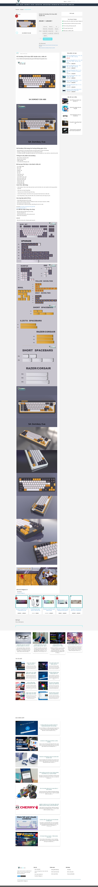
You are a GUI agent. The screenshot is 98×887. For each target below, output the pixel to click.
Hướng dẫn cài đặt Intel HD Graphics (54, 693)
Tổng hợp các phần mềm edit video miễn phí (31, 673)
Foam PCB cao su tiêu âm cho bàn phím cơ (75, 101)
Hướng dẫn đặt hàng (55, 869)
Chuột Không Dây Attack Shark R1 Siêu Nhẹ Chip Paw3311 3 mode (35, 610)
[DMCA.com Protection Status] (21, 876)
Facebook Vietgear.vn (21, 593)
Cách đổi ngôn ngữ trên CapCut (54, 664)
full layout (50, 47)
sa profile (53, 47)
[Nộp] (74, 2)
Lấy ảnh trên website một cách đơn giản (75, 108)
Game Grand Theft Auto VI (74, 644)
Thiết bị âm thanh (47, 4)
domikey (47, 47)
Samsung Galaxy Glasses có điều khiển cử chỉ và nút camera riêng (23, 645)
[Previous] (15, 644)
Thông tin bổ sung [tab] (23, 53)
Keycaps (32, 4)
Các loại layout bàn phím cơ (21, 207)
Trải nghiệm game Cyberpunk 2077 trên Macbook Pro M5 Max (57, 645)
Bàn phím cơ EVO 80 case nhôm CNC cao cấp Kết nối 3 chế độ (76, 610)
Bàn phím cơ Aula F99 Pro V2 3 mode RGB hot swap (21, 610)
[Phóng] (17, 33)
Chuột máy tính (38, 4)
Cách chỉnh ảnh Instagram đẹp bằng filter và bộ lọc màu (31, 683)
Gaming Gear (71, 4)
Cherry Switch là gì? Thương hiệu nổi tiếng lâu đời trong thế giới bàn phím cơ (49, 805)
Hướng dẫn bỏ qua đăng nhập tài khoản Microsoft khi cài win (54, 673)
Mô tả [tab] (17, 53)
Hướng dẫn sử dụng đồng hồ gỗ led (75, 123)
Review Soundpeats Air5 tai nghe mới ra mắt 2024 (49, 757)
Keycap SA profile (28, 9)
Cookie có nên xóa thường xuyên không (49, 741)
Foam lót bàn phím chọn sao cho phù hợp (75, 115)
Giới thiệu (69, 869)
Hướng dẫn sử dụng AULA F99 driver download (49, 820)
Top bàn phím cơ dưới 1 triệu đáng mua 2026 (49, 837)
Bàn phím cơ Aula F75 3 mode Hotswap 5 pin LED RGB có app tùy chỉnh (62, 610)
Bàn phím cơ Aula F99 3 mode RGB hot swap (49, 610)
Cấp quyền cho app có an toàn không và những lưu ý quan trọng (49, 773)
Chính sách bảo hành (55, 871)
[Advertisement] (71, 145)
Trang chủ (17, 9)
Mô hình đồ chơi (63, 4)
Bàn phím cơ (27, 4)
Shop (17, 4)
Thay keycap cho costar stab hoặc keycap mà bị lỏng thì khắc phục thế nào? (75, 130)
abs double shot (42, 47)
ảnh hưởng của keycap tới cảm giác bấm (27, 206)
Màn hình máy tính (55, 4)
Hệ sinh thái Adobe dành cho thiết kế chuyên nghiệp (54, 683)
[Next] (83, 644)
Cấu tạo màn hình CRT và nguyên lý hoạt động (49, 789)
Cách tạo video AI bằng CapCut (31, 664)
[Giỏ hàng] (81, 1)
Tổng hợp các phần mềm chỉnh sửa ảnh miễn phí (31, 693)
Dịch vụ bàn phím (70, 871)
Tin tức (21, 4)
